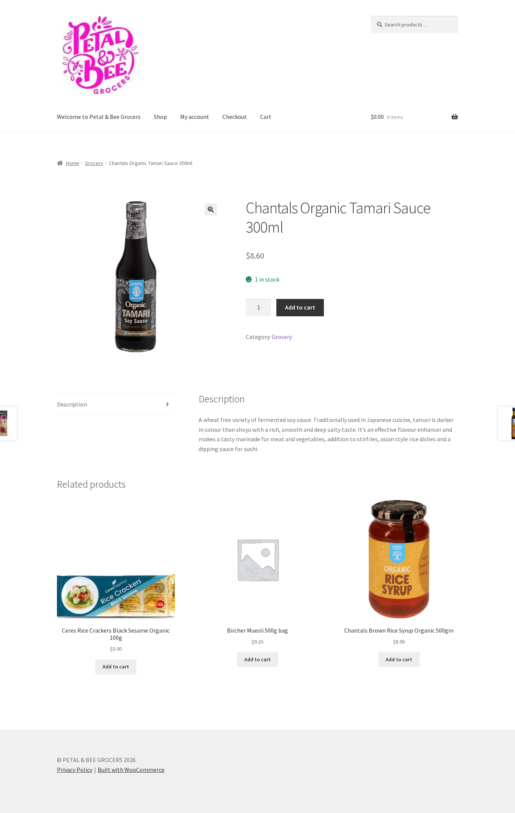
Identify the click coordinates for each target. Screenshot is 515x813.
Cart (265, 116)
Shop (160, 116)
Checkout (234, 116)
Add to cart (300, 307)
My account (194, 116)
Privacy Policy (74, 769)
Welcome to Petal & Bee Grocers (99, 116)
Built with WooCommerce (131, 769)
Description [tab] (72, 404)
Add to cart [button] (116, 666)
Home (72, 163)
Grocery (94, 163)
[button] (211, 209)
